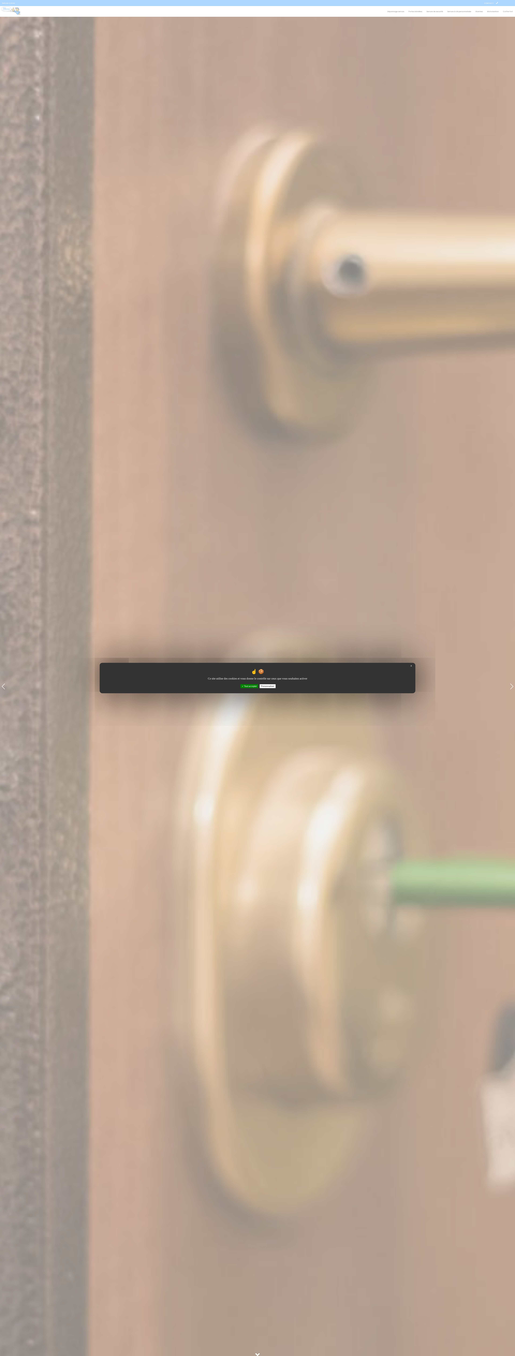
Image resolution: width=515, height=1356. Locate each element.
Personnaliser (267, 686)
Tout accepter (250, 686)
